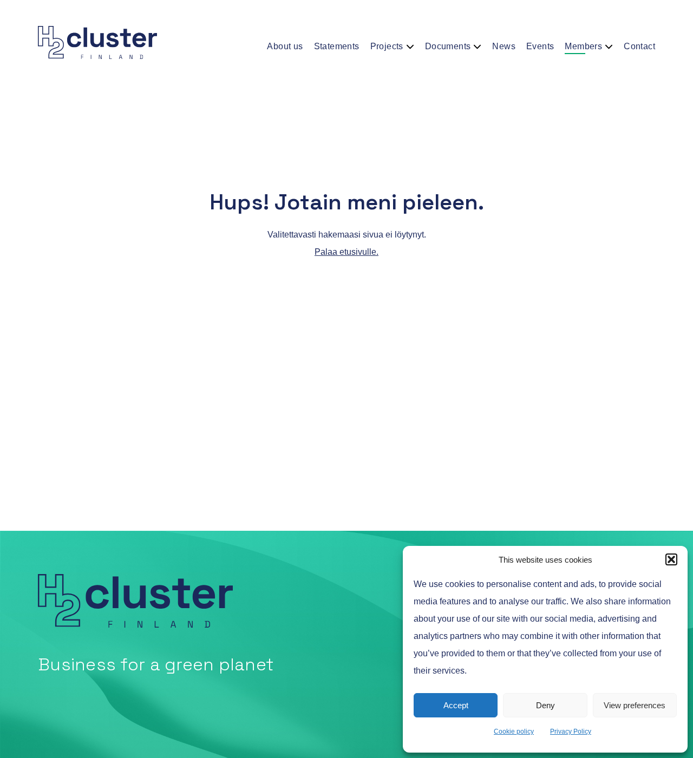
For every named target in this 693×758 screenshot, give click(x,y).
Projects (386, 46)
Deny (545, 705)
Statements (336, 46)
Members (583, 46)
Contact (639, 46)
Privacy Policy (570, 731)
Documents (448, 46)
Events (540, 46)
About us (285, 46)
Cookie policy (514, 731)
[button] (671, 559)
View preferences (634, 705)
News (503, 46)
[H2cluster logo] (97, 43)
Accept (455, 705)
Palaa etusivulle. (346, 251)
